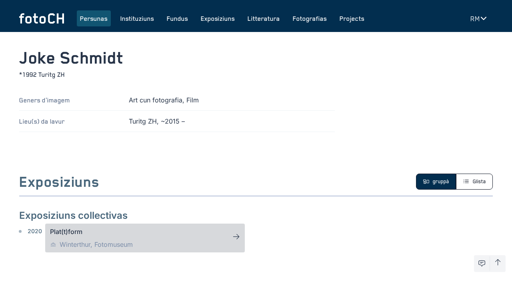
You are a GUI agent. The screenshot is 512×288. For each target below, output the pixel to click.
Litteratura (264, 18)
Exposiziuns (218, 18)
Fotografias (310, 18)
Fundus (177, 18)
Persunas (94, 18)
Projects (352, 18)
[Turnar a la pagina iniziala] (41, 18)
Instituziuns (137, 18)
